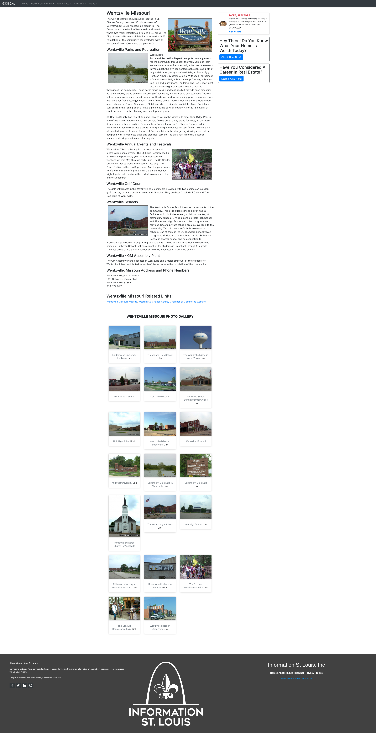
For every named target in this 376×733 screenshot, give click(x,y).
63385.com (10, 3)
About (281, 673)
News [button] (92, 3)
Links (290, 673)
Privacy (310, 673)
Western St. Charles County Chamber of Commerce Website (172, 301)
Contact (299, 673)
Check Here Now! (231, 57)
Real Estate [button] (63, 3)
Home (25, 3)
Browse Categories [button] (41, 3)
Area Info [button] (79, 3)
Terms (319, 673)
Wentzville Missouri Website (121, 301)
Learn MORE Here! (231, 78)
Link (129, 358)
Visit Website (235, 32)
